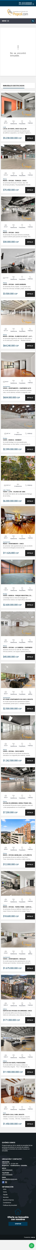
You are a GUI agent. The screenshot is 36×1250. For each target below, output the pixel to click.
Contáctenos (7, 1202)
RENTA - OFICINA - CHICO (11, 232)
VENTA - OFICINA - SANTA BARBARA (14, 284)
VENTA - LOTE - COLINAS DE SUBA (14, 491)
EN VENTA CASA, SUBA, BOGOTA (13, 1114)
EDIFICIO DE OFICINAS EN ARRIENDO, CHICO (17, 1011)
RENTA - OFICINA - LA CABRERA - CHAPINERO (17, 647)
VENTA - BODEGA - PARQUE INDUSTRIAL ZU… (17, 595)
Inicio (4, 1189)
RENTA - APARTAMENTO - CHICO (13, 543)
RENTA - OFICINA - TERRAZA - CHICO (14, 180)
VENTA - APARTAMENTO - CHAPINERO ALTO (17, 388)
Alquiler (5, 1194)
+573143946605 (27, 2)
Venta (5, 1192)
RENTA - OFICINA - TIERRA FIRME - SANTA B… (17, 907)
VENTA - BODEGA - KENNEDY (12, 440)
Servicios (5, 1197)
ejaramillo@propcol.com (9, 1179)
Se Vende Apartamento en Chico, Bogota (18, 699)
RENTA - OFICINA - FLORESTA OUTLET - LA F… (18, 336)
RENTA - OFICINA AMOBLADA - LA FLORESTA (17, 855)
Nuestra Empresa (8, 1200)
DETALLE (30, 138)
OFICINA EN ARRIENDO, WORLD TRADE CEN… (17, 803)
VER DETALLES (18, 105)
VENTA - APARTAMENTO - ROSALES (14, 959)
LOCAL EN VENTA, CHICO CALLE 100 (14, 129)
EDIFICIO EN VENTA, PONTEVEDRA (14, 1062)
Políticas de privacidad (10, 1205)
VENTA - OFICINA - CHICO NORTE (13, 751)
